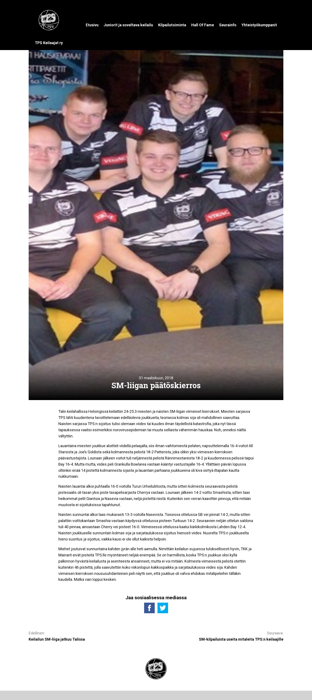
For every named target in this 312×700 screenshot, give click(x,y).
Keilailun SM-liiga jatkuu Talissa (57, 639)
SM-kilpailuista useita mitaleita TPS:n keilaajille (241, 639)
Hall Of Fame (202, 25)
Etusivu (92, 25)
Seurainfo (227, 25)
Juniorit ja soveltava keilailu (128, 25)
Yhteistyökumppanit (259, 25)
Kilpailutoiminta (172, 25)
